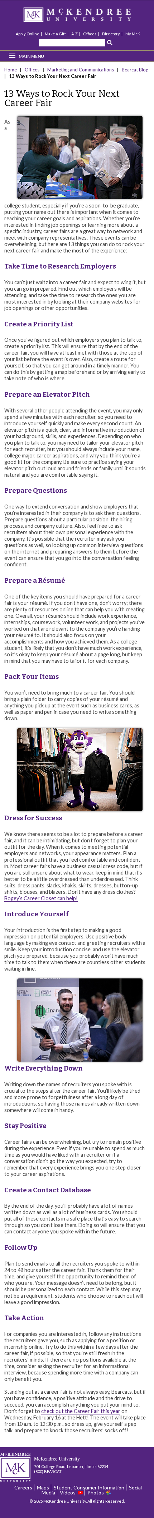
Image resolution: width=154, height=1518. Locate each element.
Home (11, 69)
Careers (23, 1487)
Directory (111, 33)
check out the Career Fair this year (80, 1411)
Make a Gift (55, 33)
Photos (95, 1492)
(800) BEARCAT (48, 1471)
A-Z (74, 33)
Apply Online (27, 33)
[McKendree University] (87, 16)
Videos (68, 1492)
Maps (43, 1487)
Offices (90, 33)
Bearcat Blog (135, 69)
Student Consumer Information (89, 1487)
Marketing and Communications (80, 69)
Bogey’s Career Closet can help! (41, 898)
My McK (132, 33)
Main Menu (31, 56)
